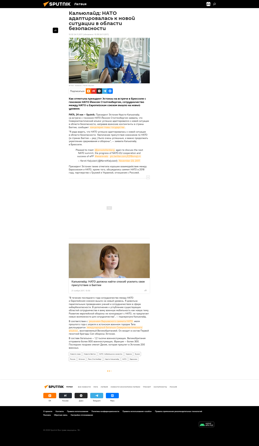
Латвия (104, 387)
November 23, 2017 (129, 160)
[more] (145, 290)
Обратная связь (60, 415)
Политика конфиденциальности (105, 411)
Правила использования (77, 411)
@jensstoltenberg (105, 149)
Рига (95, 387)
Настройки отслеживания (82, 415)
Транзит (147, 387)
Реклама (47, 415)
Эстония (82, 359)
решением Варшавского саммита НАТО (111, 321)
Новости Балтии (90, 354)
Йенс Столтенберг (95, 359)
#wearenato (101, 156)
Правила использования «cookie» (137, 411)
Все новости (84, 387)
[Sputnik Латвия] (58, 7)
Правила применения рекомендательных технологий (178, 411)
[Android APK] (206, 425)
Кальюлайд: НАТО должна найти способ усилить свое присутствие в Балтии (108, 283)
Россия (72, 359)
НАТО (124, 359)
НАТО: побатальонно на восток (110, 354)
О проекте (47, 411)
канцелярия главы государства (107, 127)
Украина (129, 354)
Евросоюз (133, 359)
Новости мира (75, 354)
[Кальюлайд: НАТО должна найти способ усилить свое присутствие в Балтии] (109, 261)
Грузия (137, 354)
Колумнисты (160, 387)
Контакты (60, 411)
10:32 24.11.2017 (75, 34)
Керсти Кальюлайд (112, 359)
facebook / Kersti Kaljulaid (84, 85)
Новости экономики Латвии (125, 387)
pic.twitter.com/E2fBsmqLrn (125, 156)
